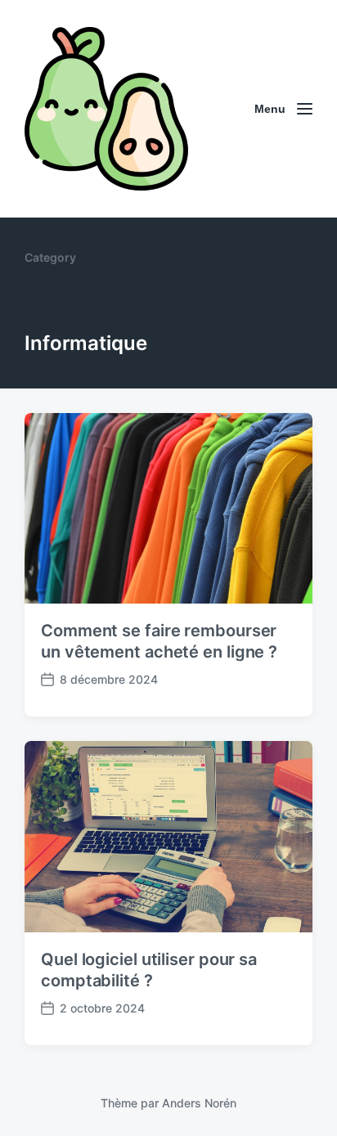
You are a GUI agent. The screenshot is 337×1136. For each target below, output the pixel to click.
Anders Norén (199, 1103)
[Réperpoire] (106, 109)
